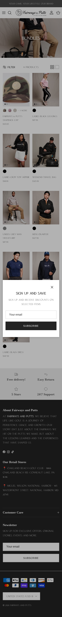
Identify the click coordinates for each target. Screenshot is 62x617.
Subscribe (31, 325)
